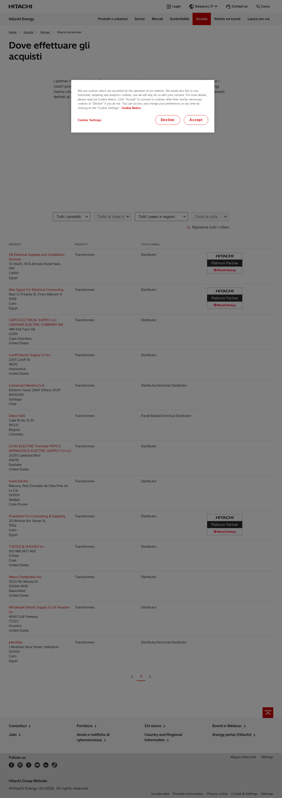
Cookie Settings (90, 120)
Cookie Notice (131, 108)
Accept (195, 120)
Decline (168, 120)
